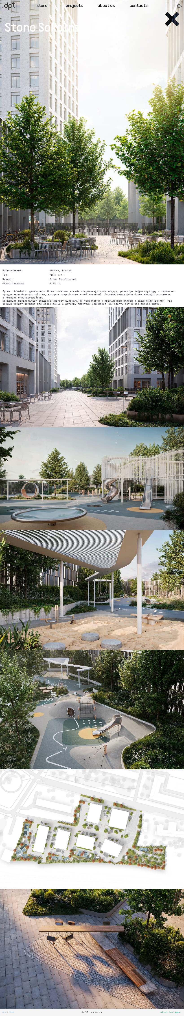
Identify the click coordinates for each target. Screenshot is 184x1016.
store (42, 6)
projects (74, 6)
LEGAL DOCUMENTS (92, 1012)
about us (106, 6)
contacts (138, 6)
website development (170, 1012)
